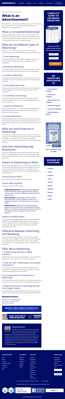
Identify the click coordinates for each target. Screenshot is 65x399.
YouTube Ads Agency (24, 337)
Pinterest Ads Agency (20, 339)
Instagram (51, 175)
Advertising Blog (6, 363)
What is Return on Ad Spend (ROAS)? (11, 299)
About (3, 359)
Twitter (50, 179)
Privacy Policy (29, 384)
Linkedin (21, 365)
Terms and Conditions (21, 384)
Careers (4, 361)
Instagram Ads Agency (31, 336)
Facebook (50, 168)
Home (3, 357)
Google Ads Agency (9, 339)
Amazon (50, 196)
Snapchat (50, 189)
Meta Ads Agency (21, 336)
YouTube (50, 182)
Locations (4, 365)
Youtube (21, 363)
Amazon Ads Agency (34, 337)
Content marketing (7, 119)
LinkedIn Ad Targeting (54, 105)
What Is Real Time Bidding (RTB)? (10, 301)
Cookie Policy (46, 384)
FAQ (3, 368)
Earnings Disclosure (38, 384)
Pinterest (50, 192)
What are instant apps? (8, 303)
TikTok (50, 172)
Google (50, 199)
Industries (4, 367)
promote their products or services (11, 110)
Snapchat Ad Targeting (54, 109)
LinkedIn (50, 185)
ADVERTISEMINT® (9, 3)
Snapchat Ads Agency (14, 337)
